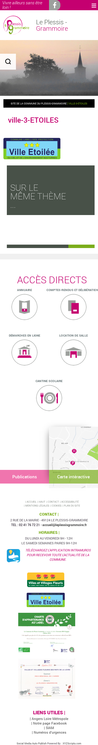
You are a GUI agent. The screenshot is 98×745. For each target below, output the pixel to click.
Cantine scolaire (49, 381)
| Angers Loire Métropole (49, 718)
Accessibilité (70, 501)
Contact (53, 501)
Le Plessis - (52, 25)
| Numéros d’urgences (49, 732)
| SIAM (49, 727)
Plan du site (72, 505)
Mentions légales (37, 505)
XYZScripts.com (72, 743)
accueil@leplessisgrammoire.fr (64, 525)
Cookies (57, 505)
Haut (42, 501)
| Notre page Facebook (49, 723)
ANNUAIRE (24, 290)
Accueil (31, 501)
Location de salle (73, 335)
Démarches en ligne (24, 335)
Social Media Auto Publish (31, 743)
